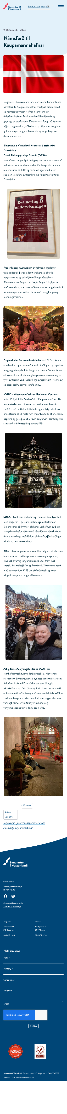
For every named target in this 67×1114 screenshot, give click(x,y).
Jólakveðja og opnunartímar (18, 828)
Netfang (8, 968)
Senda (33, 1026)
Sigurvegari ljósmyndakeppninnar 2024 (24, 823)
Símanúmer (8, 980)
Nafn (6, 958)
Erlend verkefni (9, 815)
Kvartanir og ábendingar (12, 906)
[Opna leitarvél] (20, 7)
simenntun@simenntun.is (13, 903)
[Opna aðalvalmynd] (61, 6)
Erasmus (27, 805)
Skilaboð (7, 990)
